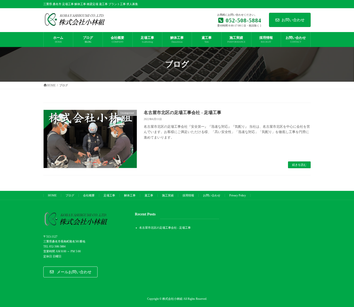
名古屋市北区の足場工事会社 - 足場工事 (182, 112)
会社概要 (89, 195)
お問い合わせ (293, 20)
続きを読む (299, 165)
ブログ (70, 195)
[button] (70, 272)
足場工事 (109, 195)
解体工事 (130, 195)
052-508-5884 (57, 246)
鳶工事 (148, 195)
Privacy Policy (237, 195)
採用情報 (188, 195)
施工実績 (168, 195)
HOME (52, 195)
